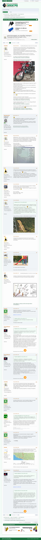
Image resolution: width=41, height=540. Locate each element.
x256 (5, 273)
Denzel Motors (7, 326)
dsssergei (6, 184)
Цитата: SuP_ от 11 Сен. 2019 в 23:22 (21, 202)
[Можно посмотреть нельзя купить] (4, 460)
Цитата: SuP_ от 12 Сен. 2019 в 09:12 (21, 328)
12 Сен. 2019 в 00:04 (16, 184)
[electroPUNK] (4, 57)
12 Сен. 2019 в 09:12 (16, 236)
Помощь (28, 538)
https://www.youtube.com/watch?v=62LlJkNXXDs (21, 103)
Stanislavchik (7, 115)
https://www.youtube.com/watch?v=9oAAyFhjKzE (21, 60)
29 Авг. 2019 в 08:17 (16, 45)
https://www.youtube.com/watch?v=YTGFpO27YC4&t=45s (22, 109)
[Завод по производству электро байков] (4, 340)
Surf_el (16, 15)
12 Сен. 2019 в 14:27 (16, 432)
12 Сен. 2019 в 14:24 (16, 413)
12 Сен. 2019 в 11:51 (16, 308)
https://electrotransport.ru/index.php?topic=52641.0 (21, 126)
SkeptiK (5, 308)
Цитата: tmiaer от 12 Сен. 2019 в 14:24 (21, 490)
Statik (5, 252)
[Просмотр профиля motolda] (5, 38)
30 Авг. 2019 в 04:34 (16, 135)
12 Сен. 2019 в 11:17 (16, 273)
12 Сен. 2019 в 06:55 (16, 200)
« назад (32, 39)
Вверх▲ (38, 538)
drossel (5, 447)
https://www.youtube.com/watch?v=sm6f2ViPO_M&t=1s (22, 108)
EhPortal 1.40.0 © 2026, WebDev (6, 538)
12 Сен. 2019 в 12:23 (16, 354)
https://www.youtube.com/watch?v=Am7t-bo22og (21, 99)
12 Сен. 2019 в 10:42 (16, 252)
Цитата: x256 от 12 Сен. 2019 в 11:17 (21, 318)
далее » (35, 39)
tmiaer (5, 413)
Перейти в (20, 522)
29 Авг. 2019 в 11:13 (16, 115)
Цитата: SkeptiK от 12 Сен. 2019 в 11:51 (21, 356)
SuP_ (5, 168)
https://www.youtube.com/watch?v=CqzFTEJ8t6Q (21, 57)
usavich (19, 15)
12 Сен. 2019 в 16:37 (16, 470)
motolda (6, 45)
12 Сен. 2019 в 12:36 (16, 398)
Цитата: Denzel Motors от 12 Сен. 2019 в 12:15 (22, 415)
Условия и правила (33, 538)
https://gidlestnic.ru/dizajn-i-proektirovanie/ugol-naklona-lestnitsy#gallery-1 (22, 304)
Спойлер (16, 440)
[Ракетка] (4, 130)
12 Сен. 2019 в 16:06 (16, 447)
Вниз (4, 42)
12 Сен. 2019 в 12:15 (16, 326)
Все (18, 42)
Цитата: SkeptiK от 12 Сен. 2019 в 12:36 (21, 473)
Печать (36, 42)
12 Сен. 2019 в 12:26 (16, 381)
